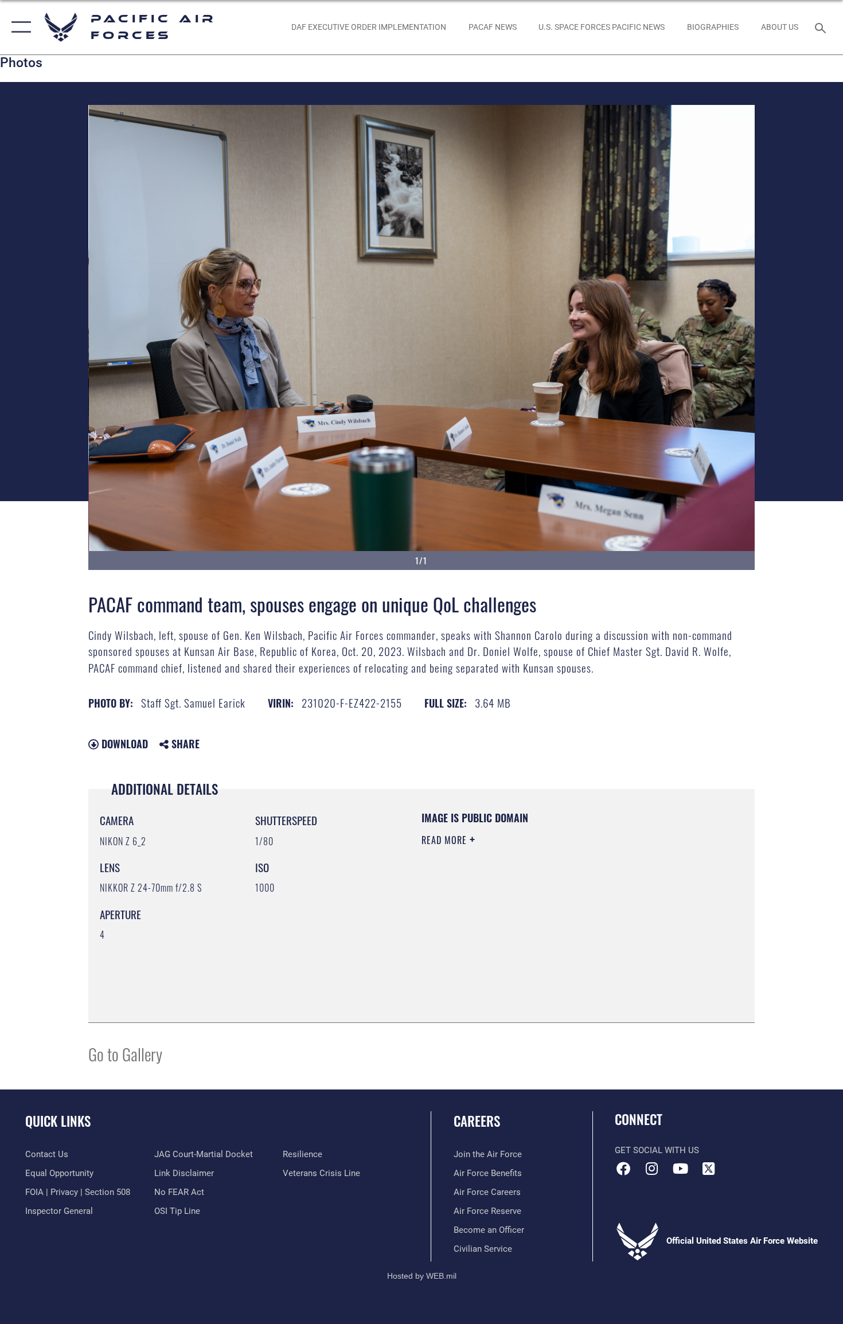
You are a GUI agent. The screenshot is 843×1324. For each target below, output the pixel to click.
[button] (18, 27)
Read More (446, 840)
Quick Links (58, 1121)
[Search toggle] (822, 27)
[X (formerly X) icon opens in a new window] (708, 1168)
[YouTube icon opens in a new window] (680, 1168)
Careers (477, 1121)
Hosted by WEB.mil (421, 1275)
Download (123, 743)
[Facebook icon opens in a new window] (623, 1168)
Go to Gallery (125, 1053)
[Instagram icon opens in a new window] (652, 1168)
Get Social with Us (657, 1150)
